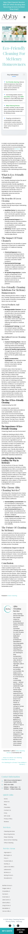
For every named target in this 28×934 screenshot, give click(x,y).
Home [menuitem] (6, 799)
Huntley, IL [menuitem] (7, 864)
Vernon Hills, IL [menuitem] (6, 911)
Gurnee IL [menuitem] (5, 894)
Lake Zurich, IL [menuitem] (6, 900)
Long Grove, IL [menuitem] (6, 905)
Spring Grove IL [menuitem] (8, 875)
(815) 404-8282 (9, 785)
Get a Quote (7, 931)
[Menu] (24, 17)
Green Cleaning (12, 596)
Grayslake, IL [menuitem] (6, 891)
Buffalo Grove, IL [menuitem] (7, 885)
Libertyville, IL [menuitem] (6, 902)
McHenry (17, 149)
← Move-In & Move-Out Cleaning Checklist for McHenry (12, 758)
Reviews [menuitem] (6, 821)
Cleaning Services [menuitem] (9, 831)
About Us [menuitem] (6, 802)
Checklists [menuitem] (7, 807)
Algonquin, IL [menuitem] (7, 852)
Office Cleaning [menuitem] (8, 843)
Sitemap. (19, 921)
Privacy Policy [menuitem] (8, 819)
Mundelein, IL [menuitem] (6, 908)
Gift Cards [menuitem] (7, 816)
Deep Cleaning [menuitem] (8, 837)
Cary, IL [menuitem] (6, 858)
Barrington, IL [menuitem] (8, 855)
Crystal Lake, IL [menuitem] (8, 861)
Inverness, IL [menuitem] (6, 897)
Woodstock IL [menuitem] (8, 878)
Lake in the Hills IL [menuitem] (9, 867)
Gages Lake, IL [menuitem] (6, 888)
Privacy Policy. (10, 921)
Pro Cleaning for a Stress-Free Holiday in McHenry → (14, 763)
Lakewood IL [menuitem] (7, 869)
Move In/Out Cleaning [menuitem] (10, 840)
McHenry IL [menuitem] (7, 872)
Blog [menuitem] (5, 804)
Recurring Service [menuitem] (9, 834)
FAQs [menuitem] (5, 813)
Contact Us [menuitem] (7, 810)
